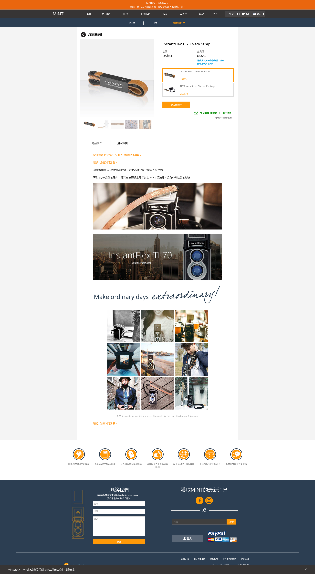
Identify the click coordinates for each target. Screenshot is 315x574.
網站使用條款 (199, 559)
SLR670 (183, 13)
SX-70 (201, 13)
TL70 (165, 13)
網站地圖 (245, 559)
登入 (189, 538)
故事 (89, 13)
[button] (87, 78)
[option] (117, 78)
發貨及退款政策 (229, 559)
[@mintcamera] (209, 503)
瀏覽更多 (70, 569)
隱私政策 (214, 559)
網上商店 (106, 13)
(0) (247, 13)
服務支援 (185, 559)
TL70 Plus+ (145, 13)
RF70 (125, 13)
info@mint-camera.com (128, 495)
